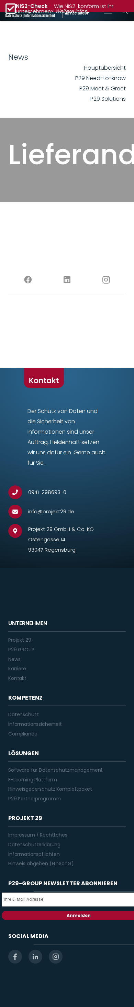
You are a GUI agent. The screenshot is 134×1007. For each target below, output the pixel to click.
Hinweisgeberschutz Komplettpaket (50, 789)
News (14, 659)
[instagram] (56, 957)
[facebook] (15, 957)
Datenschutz (23, 714)
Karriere (17, 668)
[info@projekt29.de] (18, 512)
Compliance (22, 733)
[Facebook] (27, 279)
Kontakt (17, 678)
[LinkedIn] (67, 279)
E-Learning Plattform (32, 779)
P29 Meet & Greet (102, 88)
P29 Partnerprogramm (34, 798)
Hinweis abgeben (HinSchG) (41, 863)
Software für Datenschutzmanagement (55, 770)
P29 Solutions (108, 99)
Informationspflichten (34, 854)
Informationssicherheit (35, 724)
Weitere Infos (71, 11)
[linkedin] (35, 957)
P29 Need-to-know (100, 78)
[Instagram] (106, 279)
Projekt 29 (19, 639)
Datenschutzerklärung (34, 844)
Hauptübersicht (105, 68)
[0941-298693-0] (18, 492)
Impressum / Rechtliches (37, 834)
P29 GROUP (21, 649)
